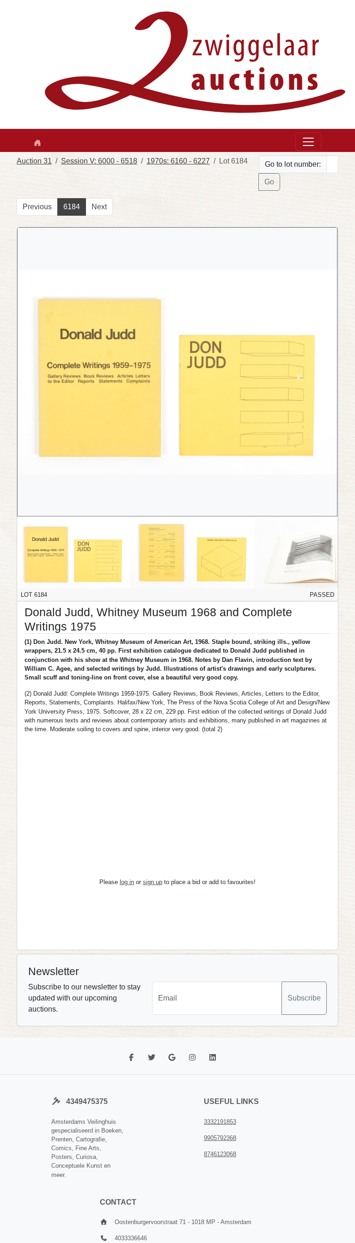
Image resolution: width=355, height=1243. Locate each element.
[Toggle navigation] (308, 142)
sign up (152, 882)
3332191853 (220, 1121)
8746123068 (220, 1154)
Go (269, 182)
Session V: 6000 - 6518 (99, 161)
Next (99, 207)
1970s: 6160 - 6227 (178, 161)
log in (127, 882)
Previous (37, 207)
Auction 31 (34, 161)
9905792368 (220, 1137)
